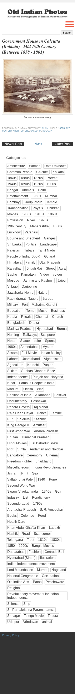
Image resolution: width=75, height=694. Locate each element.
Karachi (33, 365)
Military (12, 304)
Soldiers (23, 419)
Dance (42, 413)
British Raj (34, 268)
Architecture (21, 131)
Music (42, 310)
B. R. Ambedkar (51, 509)
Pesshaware (55, 582)
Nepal (11, 341)
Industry (13, 497)
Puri (10, 419)
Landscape (48, 244)
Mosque (13, 280)
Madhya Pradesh (19, 328)
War (40, 389)
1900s (51, 184)
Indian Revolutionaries (49, 467)
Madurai (13, 389)
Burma (62, 328)
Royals (37, 208)
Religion (13, 588)
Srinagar (13, 616)
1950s (36, 196)
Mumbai (51, 196)
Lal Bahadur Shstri (44, 443)
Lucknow (14, 232)
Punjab (48, 365)
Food (42, 515)
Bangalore (15, 455)
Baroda (47, 298)
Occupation (50, 576)
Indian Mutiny (51, 353)
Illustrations (47, 558)
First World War (18, 431)
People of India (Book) (23, 256)
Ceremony (34, 455)
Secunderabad (18, 503)
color (37, 341)
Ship (26, 603)
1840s (46, 491)
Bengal (12, 190)
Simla (21, 449)
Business (58, 310)
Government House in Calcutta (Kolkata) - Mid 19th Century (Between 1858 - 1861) (31, 46)
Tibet (30, 539)
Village (12, 286)
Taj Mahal (41, 407)
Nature (43, 292)
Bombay (13, 202)
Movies (12, 214)
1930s (26, 214)
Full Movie (29, 353)
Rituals (26, 316)
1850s (57, 226)
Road (26, 533)
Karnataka (28, 274)
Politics (30, 244)
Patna (37, 582)
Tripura (53, 616)
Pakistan (13, 250)
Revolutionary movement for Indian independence (33, 595)
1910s (39, 214)
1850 (11, 545)
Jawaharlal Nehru (20, 292)
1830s (55, 539)
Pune (53, 479)
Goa (58, 491)
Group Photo (33, 202)
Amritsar (39, 425)
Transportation (18, 208)
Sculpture (48, 335)
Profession (15, 220)
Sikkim (12, 371)
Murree (42, 570)
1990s (23, 545)
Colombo (27, 515)
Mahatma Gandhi (44, 304)
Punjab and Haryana (47, 377)
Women (34, 166)
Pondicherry (41, 497)
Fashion (35, 551)
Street (50, 268)
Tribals (29, 250)
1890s (25, 184)
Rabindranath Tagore (23, 298)
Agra (62, 268)
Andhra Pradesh (46, 431)
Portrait (52, 178)
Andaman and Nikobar (46, 449)
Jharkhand (43, 461)
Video (44, 274)
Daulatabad (16, 551)
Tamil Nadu (46, 250)
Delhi (42, 190)
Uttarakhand (31, 359)
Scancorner (42, 533)
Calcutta (35, 131)
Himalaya (14, 262)
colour (57, 274)
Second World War (21, 485)
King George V (18, 425)
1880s (25, 178)
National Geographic (22, 576)
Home (38, 143)
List (25, 497)
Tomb (30, 310)
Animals (28, 190)
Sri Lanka (14, 244)
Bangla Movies (43, 545)
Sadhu (12, 274)
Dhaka (34, 322)
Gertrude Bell (54, 551)
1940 (41, 479)
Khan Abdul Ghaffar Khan (26, 527)
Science (13, 603)
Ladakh (54, 527)
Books (12, 515)
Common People (19, 172)
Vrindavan (30, 622)
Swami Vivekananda (22, 491)
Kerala (12, 316)
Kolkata (47, 131)
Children (53, 208)
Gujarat (49, 256)
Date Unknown (55, 166)
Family (30, 262)
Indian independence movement (31, 564)
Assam (12, 353)
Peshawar (38, 401)
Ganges (50, 238)
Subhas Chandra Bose (38, 371)
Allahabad (42, 395)
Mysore (47, 347)
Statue (25, 341)
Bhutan (12, 437)
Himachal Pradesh (35, 437)
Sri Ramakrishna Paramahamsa (31, 609)
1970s (43, 220)
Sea (35, 473)
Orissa (28, 389)
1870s (38, 178)
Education (14, 310)
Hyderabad (44, 328)
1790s (37, 503)
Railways (30, 335)
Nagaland (58, 570)
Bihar (11, 383)
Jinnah (12, 473)
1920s (38, 184)
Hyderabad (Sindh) (21, 558)
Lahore (12, 359)
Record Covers (18, 407)
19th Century (16, 226)
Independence (18, 377)
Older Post (62, 144)
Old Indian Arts (18, 582)
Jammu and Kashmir (38, 280)
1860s (61, 128)
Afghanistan (52, 359)
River (31, 220)
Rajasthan (14, 268)
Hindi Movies (17, 443)
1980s (11, 347)
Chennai (41, 316)
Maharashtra (39, 226)
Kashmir (40, 419)
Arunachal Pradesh (21, 509)
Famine (56, 413)
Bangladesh (16, 322)
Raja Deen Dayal (20, 413)
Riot (10, 449)
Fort (25, 304)
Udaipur (13, 622)
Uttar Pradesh (49, 262)
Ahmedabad (29, 347)
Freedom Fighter (19, 461)
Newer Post (13, 144)
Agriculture (15, 365)
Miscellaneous (18, 467)
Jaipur (62, 280)
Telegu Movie (34, 616)
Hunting (13, 335)
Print (24, 473)
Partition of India (19, 395)
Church (57, 316)
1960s (52, 214)
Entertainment (17, 196)
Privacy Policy (11, 635)
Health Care (16, 521)
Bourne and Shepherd (23, 238)
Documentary (17, 401)
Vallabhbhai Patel (20, 479)
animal (47, 622)
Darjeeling (29, 286)
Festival (60, 395)
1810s (42, 539)
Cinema (52, 455)
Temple (51, 202)
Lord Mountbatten (20, 570)
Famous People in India (36, 383)
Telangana (15, 539)
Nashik (12, 533)
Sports (50, 341)
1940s (11, 184)
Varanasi (31, 232)
